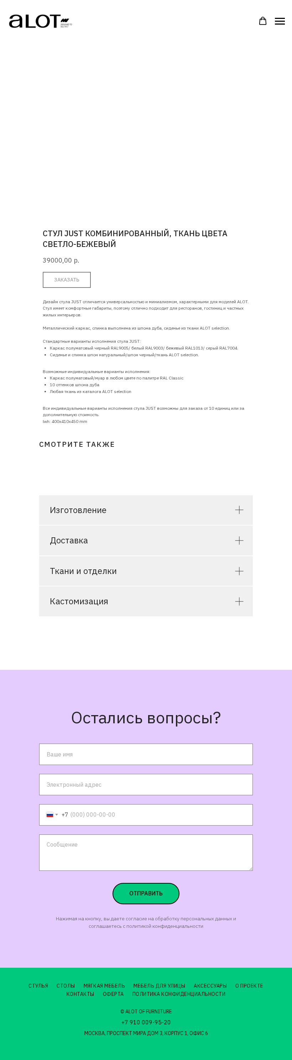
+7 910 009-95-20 (146, 1022)
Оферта (113, 994)
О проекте (249, 986)
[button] (263, 21)
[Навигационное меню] (280, 21)
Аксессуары (210, 986)
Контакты (80, 994)
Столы (66, 986)
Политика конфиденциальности (179, 994)
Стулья (38, 986)
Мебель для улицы (159, 986)
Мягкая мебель (104, 986)
